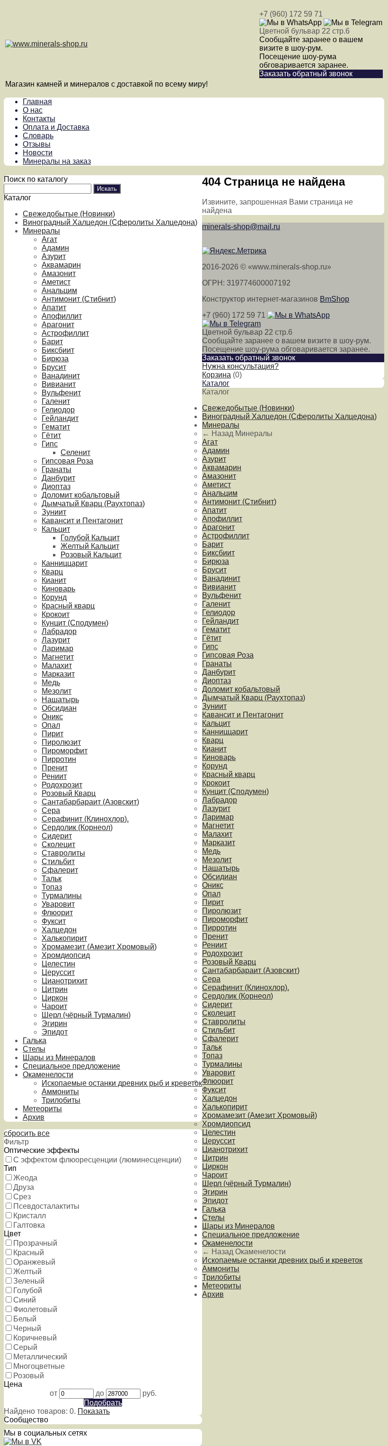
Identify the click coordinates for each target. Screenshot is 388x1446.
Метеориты (42, 1109)
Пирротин (59, 759)
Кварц (52, 572)
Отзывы (37, 144)
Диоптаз (56, 486)
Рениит (54, 776)
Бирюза (55, 359)
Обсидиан (59, 708)
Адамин (55, 248)
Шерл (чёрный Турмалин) (86, 1015)
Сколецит (58, 844)
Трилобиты (61, 1100)
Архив (33, 1117)
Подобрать (103, 1403)
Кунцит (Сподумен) (75, 623)
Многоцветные (39, 1366)
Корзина (216, 375)
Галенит (56, 401)
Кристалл (29, 1216)
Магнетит (58, 657)
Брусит (54, 367)
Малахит (57, 665)
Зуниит (54, 512)
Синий (24, 1300)
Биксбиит (58, 350)
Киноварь (58, 589)
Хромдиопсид (66, 955)
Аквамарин (61, 265)
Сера (51, 810)
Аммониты (60, 1092)
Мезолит (56, 691)
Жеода (25, 1178)
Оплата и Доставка (56, 127)
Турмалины (62, 896)
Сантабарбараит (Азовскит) (90, 802)
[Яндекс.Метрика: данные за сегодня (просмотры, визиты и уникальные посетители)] (234, 251)
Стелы (34, 1049)
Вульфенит (61, 393)
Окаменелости (48, 1075)
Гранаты (56, 469)
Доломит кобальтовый (81, 495)
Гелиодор (58, 410)
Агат (49, 239)
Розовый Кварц (69, 793)
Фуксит (54, 921)
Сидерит (57, 836)
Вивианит (59, 384)
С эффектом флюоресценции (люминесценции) (97, 1160)
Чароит (54, 1006)
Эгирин (54, 1023)
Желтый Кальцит (90, 546)
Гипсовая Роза (67, 461)
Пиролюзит (61, 742)
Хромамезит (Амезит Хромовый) (99, 947)
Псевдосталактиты (46, 1206)
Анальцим (59, 290)
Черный (27, 1328)
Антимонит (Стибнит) (79, 299)
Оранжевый (34, 1262)
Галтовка (29, 1225)
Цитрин (55, 989)
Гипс (50, 444)
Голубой (27, 1290)
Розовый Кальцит (91, 555)
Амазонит (59, 273)
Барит (52, 342)
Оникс (52, 717)
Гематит (56, 427)
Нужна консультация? (240, 366)
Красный (28, 1253)
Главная (37, 102)
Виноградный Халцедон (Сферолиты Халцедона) (110, 222)
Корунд (54, 597)
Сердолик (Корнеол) (77, 827)
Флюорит (57, 913)
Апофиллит (62, 316)
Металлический (40, 1357)
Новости (38, 153)
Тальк (52, 879)
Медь (51, 682)
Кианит (54, 580)
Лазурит (56, 640)
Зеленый (28, 1281)
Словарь (38, 136)
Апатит (54, 307)
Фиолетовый (35, 1309)
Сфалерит (60, 870)
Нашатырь (60, 700)
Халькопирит (64, 938)
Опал (51, 725)
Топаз (52, 887)
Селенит (75, 452)
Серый (25, 1347)
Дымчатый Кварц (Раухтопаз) (93, 504)
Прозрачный (35, 1243)
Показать (94, 1411)
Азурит (54, 256)
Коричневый (35, 1338)
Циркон (55, 998)
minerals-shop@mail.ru (241, 227)
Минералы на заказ (57, 161)
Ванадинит (61, 376)
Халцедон (59, 930)
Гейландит (60, 418)
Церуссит (58, 972)
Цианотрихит (65, 981)
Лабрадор (59, 631)
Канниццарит (65, 563)
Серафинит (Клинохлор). (85, 819)
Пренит (55, 768)
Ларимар (57, 648)
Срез (22, 1197)
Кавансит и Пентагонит (82, 521)
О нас (33, 110)
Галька (34, 1040)
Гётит (51, 435)
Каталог (215, 383)
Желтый (27, 1271)
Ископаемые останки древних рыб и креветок (122, 1083)
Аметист (56, 282)
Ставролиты (63, 853)
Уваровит (58, 904)
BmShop (334, 299)
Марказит (58, 674)
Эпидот (55, 1032)
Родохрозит (62, 785)
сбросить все (27, 1133)
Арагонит (58, 325)
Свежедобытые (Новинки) (69, 214)
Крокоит (56, 614)
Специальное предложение (71, 1066)
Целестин (58, 964)
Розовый (28, 1376)
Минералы (41, 231)
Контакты (39, 119)
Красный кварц (68, 606)
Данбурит (58, 478)
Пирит (52, 734)
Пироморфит (65, 751)
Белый (24, 1319)
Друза (23, 1187)
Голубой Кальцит (90, 538)
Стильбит (58, 861)
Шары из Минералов (59, 1057)
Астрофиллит (65, 333)
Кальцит (56, 529)
